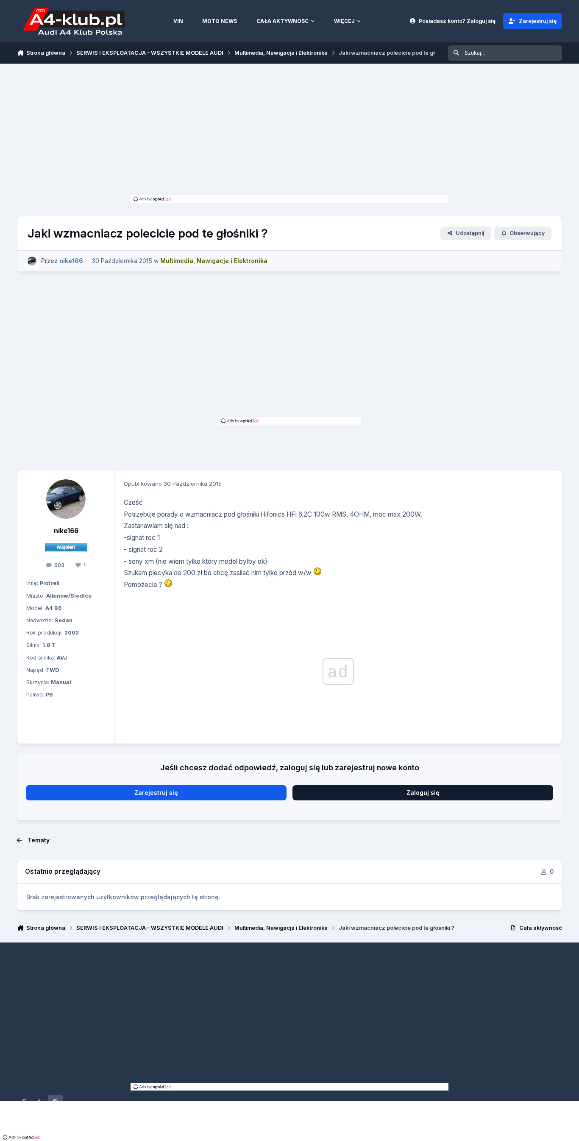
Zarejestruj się (156, 792)
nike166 (66, 531)
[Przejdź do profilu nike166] (32, 261)
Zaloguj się (423, 792)
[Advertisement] (289, 131)
